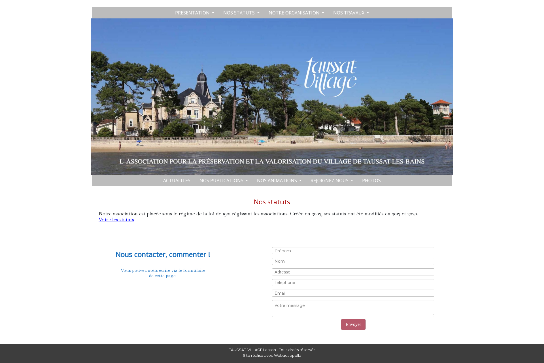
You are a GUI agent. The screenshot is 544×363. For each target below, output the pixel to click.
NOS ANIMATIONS (277, 180)
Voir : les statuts (116, 219)
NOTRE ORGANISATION (295, 13)
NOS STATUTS (239, 13)
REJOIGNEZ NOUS (330, 180)
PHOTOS (371, 180)
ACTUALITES (176, 180)
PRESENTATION (193, 13)
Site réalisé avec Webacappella (272, 355)
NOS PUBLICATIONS (222, 180)
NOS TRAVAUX (349, 13)
